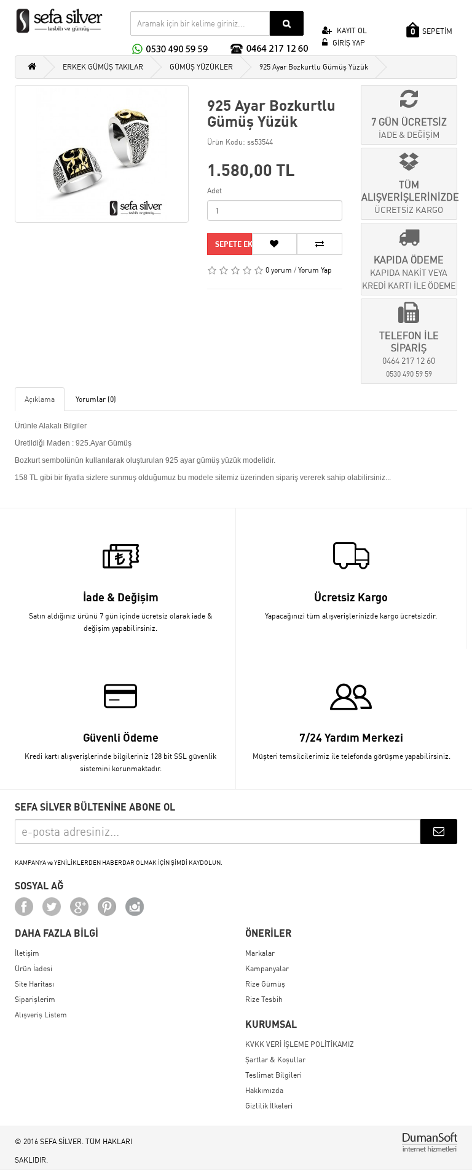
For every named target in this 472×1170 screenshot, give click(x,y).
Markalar (260, 953)
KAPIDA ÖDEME (408, 272)
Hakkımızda (264, 1090)
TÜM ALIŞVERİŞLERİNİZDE (409, 196)
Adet (214, 190)
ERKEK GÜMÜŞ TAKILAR (103, 66)
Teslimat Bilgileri (273, 1075)
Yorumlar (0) (96, 399)
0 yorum (279, 269)
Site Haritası (34, 983)
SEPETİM (432, 31)
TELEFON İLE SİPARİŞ (409, 354)
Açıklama (40, 399)
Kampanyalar (267, 968)
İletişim (27, 953)
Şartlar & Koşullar (275, 1059)
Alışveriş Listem (41, 1014)
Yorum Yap (315, 269)
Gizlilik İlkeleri (269, 1105)
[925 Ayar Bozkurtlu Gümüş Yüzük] (102, 154)
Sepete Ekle (233, 244)
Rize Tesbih (264, 999)
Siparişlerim (35, 999)
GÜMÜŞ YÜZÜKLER (201, 66)
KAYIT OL (351, 30)
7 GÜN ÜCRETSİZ (409, 128)
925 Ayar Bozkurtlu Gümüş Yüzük (313, 66)
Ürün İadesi (33, 968)
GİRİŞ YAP (348, 42)
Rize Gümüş (265, 983)
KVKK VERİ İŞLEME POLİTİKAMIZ (299, 1044)
